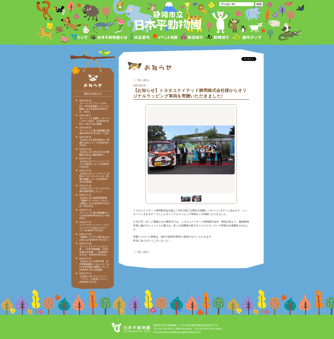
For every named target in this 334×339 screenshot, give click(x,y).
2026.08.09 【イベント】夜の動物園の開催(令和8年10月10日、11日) (94, 130)
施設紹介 (191, 37)
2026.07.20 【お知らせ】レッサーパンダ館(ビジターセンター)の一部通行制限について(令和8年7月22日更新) (94, 176)
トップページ (79, 37)
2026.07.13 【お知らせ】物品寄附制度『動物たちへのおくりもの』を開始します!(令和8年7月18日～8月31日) (94, 200)
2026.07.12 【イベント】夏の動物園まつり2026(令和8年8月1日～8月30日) (94, 214)
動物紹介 (217, 37)
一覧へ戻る (142, 80)
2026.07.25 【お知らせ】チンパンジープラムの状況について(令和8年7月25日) (94, 162)
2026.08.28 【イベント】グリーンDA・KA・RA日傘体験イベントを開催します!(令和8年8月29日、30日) (94, 106)
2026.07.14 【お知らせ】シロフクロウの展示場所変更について (94, 188)
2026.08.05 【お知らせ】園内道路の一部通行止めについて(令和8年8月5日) (94, 141)
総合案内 (140, 37)
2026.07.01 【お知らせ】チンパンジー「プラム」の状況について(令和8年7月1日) (93, 277)
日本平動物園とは (109, 37)
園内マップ (246, 37)
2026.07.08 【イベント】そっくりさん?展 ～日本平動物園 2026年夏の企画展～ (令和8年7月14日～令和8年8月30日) (93, 249)
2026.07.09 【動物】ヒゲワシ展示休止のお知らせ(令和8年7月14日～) (94, 237)
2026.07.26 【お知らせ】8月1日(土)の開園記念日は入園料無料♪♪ (94, 152)
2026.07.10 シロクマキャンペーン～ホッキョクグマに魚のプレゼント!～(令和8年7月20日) (94, 226)
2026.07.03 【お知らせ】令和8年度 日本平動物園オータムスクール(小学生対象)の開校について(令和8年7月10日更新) (94, 264)
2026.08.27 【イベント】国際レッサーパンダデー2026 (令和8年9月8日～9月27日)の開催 (94, 119)
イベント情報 (165, 37)
